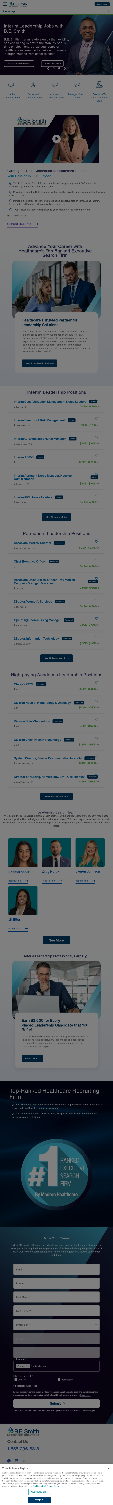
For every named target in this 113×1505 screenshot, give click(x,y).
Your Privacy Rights (39, 1492)
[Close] (109, 1468)
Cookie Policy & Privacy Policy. (46, 1486)
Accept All (39, 1500)
